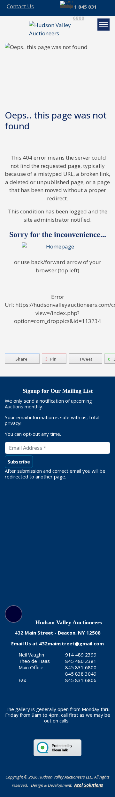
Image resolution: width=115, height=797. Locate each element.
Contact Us (20, 6)
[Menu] (103, 24)
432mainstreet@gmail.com (71, 643)
